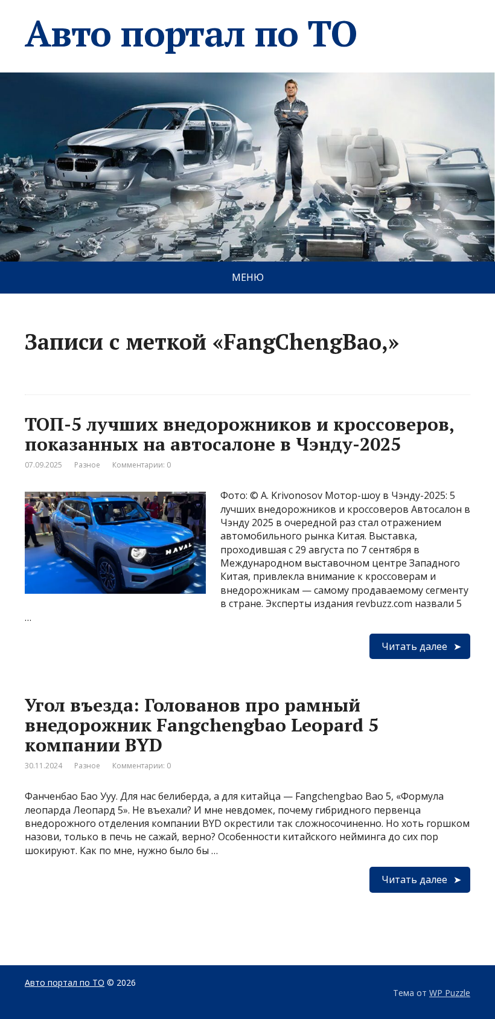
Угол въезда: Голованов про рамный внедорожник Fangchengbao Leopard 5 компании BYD (201, 725)
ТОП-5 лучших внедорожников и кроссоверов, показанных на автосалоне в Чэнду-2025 (239, 434)
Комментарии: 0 (141, 465)
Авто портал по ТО (191, 33)
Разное (87, 465)
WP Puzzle (449, 992)
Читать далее (414, 646)
